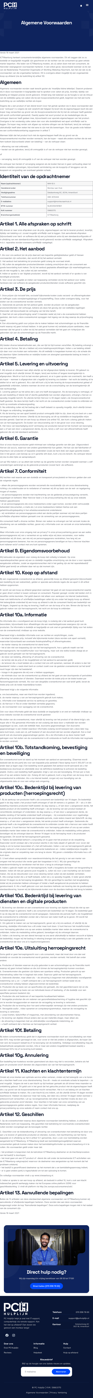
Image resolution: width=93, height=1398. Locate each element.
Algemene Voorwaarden (37, 1392)
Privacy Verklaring (58, 1392)
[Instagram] (14, 1335)
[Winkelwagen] (81, 5)
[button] (87, 5)
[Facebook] (7, 1335)
